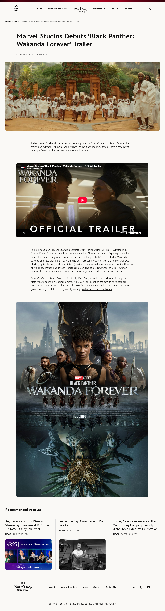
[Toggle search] (150, 9)
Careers (128, 8)
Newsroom (99, 8)
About (38, 8)
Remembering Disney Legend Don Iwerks (81, 523)
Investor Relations (58, 8)
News (16, 21)
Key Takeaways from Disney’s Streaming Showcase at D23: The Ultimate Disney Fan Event (27, 525)
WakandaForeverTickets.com (97, 289)
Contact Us (110, 587)
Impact (114, 8)
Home (8, 21)
